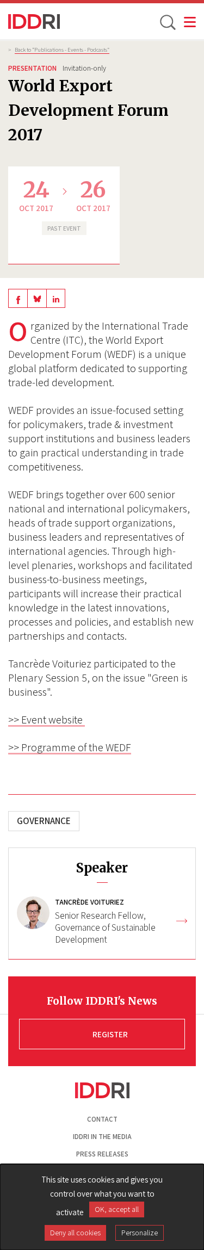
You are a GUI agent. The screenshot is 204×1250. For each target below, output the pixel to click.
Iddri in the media (102, 1136)
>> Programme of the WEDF (69, 747)
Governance (44, 821)
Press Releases (102, 1154)
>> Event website (46, 720)
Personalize (139, 1232)
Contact (102, 1119)
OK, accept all (117, 1209)
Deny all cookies (75, 1232)
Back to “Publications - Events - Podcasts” (62, 49)
